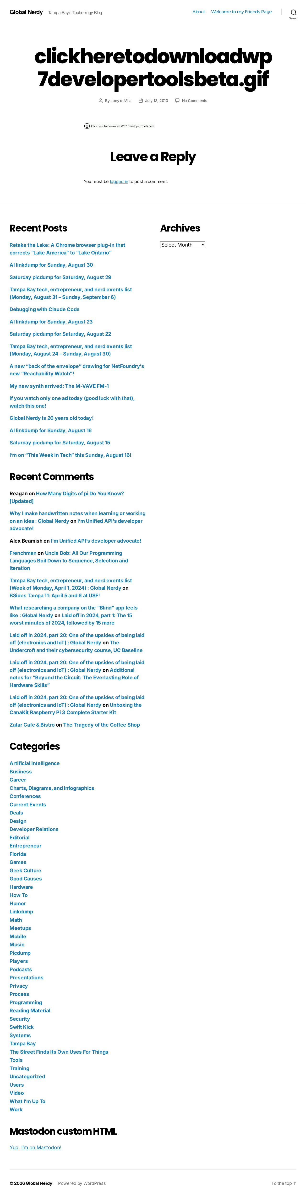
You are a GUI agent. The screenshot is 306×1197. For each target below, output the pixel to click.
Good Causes (26, 879)
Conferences (25, 796)
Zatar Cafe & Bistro (32, 725)
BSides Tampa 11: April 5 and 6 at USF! (55, 595)
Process (19, 994)
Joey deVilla (120, 100)
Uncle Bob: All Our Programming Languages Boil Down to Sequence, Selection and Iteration (69, 560)
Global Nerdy (26, 12)
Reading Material (30, 1011)
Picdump (20, 953)
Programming (26, 1002)
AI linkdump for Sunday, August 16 (51, 430)
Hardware (21, 887)
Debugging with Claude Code (45, 309)
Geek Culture (25, 870)
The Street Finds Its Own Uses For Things (59, 1052)
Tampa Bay (23, 1043)
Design (18, 821)
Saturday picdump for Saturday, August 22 (60, 334)
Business (21, 772)
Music (17, 945)
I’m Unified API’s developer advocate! (96, 541)
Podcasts (21, 969)
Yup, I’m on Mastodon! (35, 1147)
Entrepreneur (26, 846)
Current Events (28, 805)
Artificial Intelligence (35, 763)
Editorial (20, 838)
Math (16, 920)
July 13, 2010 (156, 100)
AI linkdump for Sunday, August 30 (51, 265)
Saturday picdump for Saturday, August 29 (60, 277)
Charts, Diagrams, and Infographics (52, 788)
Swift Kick (21, 1027)
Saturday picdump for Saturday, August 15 (60, 443)
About (198, 11)
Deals (16, 813)
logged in (119, 181)
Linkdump (21, 912)
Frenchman (23, 553)
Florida (18, 854)
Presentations (27, 978)
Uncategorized (27, 1076)
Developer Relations (34, 829)
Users (17, 1085)
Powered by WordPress (82, 1183)
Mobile (18, 936)
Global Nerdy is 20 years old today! (52, 418)
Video (17, 1093)
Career (18, 780)
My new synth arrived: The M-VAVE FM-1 (59, 386)
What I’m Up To (27, 1101)
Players (19, 961)
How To (18, 895)
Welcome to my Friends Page (241, 11)
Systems (20, 1035)
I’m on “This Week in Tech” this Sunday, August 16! (70, 455)
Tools (16, 1060)
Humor (18, 903)
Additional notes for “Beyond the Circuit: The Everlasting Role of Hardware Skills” (74, 677)
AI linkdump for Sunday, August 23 (51, 322)
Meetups (20, 928)
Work (16, 1109)
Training (19, 1068)
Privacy (19, 986)
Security (20, 1019)
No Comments (194, 100)
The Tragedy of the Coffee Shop (101, 725)
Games (18, 862)
